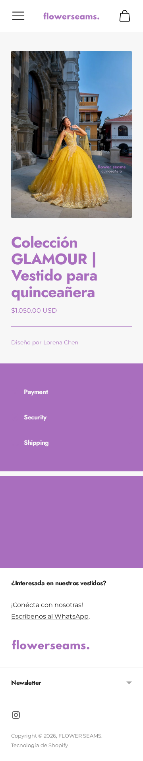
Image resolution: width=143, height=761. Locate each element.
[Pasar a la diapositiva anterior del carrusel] (11, 561)
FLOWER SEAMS (79, 735)
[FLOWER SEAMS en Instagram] (16, 716)
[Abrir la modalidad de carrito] (125, 16)
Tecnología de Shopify (39, 745)
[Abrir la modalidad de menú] (18, 16)
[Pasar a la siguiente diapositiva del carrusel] (131, 561)
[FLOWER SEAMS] (71, 16)
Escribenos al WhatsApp (50, 616)
